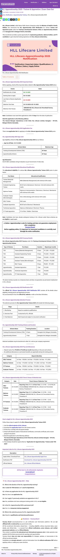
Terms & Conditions (22, 553)
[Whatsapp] (6, 19)
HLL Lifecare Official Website (32, 463)
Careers (29, 553)
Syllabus (44, 2)
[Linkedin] (16, 19)
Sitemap (35, 553)
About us (55, 5)
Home (26, 2)
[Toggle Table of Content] (16, 77)
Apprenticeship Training (20, 15)
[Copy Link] (19, 19)
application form (16, 427)
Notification (34, 2)
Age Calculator (54, 2)
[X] (14, 19)
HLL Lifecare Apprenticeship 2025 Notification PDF (25, 290)
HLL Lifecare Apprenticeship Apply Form (35, 456)
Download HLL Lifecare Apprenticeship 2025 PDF (38, 460)
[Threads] (11, 19)
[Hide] (0, 20)
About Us (3, 553)
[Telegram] (9, 19)
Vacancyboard (8, 4)
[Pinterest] (1, 16)
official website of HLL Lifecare (17, 425)
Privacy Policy (14, 553)
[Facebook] (4, 19)
